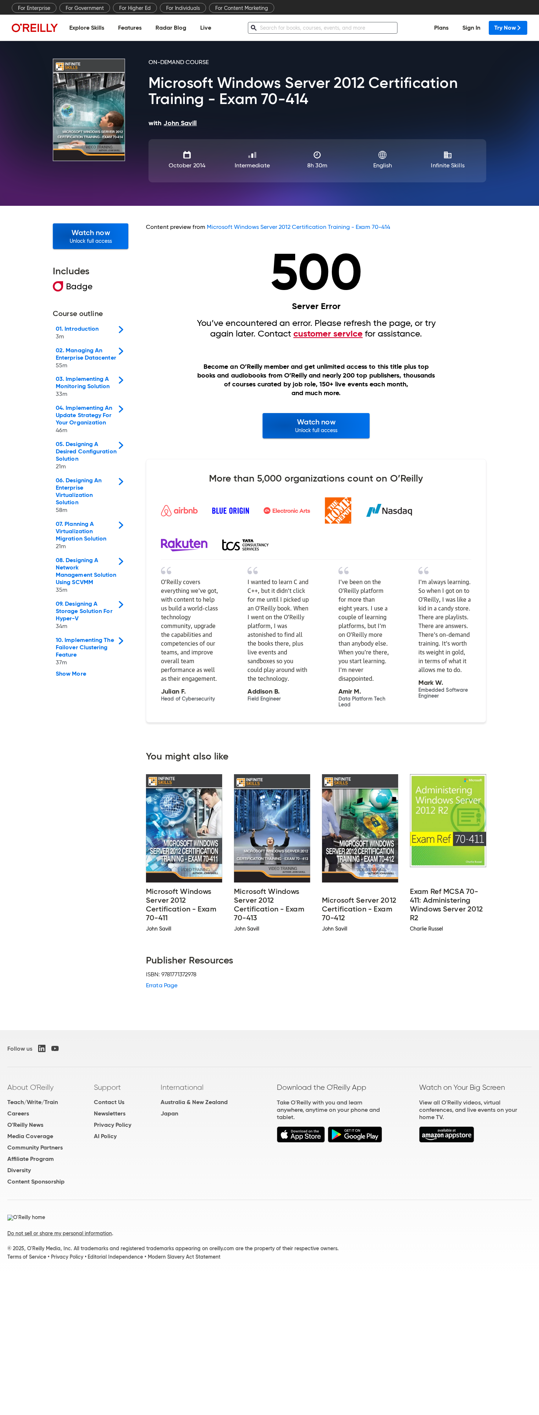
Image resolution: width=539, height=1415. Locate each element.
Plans (441, 27)
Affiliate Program (30, 1159)
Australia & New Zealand (194, 1102)
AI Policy (105, 1136)
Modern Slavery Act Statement (184, 1257)
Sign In (471, 27)
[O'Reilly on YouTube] (55, 1048)
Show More (71, 674)
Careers (18, 1113)
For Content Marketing (241, 8)
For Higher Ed (135, 8)
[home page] (35, 28)
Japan (169, 1113)
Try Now (505, 27)
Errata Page (161, 985)
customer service (328, 333)
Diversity (19, 1170)
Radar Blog (170, 27)
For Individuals (183, 8)
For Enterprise (34, 8)
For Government (85, 8)
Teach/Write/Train (32, 1102)
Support (107, 1087)
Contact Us (109, 1102)
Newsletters (109, 1113)
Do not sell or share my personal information (59, 1233)
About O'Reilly (30, 1087)
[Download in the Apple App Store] (301, 1140)
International (182, 1087)
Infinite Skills (447, 165)
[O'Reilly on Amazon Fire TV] (446, 1140)
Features (130, 27)
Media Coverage (30, 1136)
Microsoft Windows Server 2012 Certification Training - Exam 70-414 (298, 226)
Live (205, 27)
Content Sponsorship (36, 1181)
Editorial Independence (115, 1257)
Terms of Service (26, 1257)
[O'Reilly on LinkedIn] (41, 1048)
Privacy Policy (112, 1125)
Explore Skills (86, 27)
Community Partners (35, 1147)
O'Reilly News (25, 1125)
